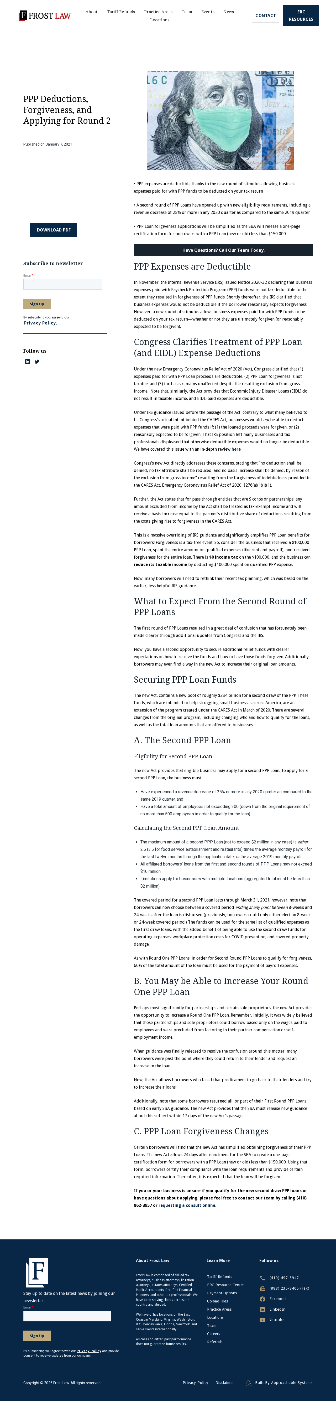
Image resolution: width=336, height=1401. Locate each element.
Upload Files (217, 1301)
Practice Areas (158, 11)
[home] (44, 15)
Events (207, 11)
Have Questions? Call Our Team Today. (223, 250)
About (92, 11)
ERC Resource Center (225, 1285)
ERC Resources (301, 15)
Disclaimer (225, 1383)
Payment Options (222, 1293)
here (236, 449)
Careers (213, 1334)
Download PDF (54, 230)
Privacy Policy (195, 1383)
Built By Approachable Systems (284, 1383)
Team (186, 11)
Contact (265, 15)
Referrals (215, 1342)
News (228, 11)
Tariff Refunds (121, 11)
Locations (159, 20)
